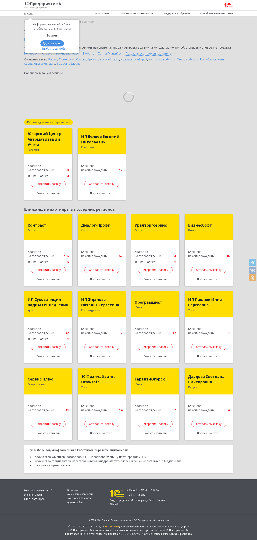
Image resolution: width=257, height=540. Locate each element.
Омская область (188, 59)
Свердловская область (39, 64)
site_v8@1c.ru (140, 495)
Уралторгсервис (151, 225)
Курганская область (162, 59)
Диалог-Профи (95, 225)
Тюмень (88, 53)
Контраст (37, 225)
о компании (112, 526)
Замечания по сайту (79, 498)
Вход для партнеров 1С (38, 490)
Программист (148, 302)
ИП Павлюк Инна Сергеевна (205, 302)
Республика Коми (212, 59)
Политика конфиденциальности (80, 492)
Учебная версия (33, 494)
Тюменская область (72, 59)
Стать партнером (34, 499)
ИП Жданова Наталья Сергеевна (100, 302)
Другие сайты (75, 502)
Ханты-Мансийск (109, 53)
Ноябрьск (30, 53)
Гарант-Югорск (150, 379)
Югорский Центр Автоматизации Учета (44, 139)
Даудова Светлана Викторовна (206, 379)
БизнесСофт (200, 225)
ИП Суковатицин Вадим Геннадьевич (48, 302)
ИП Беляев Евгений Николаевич (100, 139)
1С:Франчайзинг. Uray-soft (98, 379)
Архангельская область (103, 59)
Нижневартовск (67, 53)
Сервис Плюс (40, 379)
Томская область (68, 64)
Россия (52, 59)
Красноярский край (134, 59)
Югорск (46, 53)
